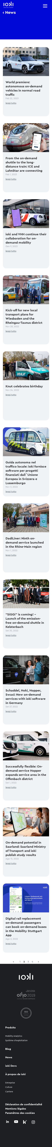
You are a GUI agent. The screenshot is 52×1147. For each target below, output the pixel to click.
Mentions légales (15, 1108)
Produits (10, 1027)
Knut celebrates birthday (24, 386)
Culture (8, 1087)
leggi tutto (11, 103)
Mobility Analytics (13, 1036)
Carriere (9, 1092)
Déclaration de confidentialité (23, 1104)
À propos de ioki (15, 1074)
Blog (8, 1049)
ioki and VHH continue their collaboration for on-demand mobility (26, 238)
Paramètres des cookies (20, 1113)
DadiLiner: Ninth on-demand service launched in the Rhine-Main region (25, 542)
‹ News (9, 13)
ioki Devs (11, 1066)
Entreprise (10, 1083)
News (8, 1057)
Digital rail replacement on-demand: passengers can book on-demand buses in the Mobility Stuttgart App (26, 927)
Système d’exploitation (16, 1040)
